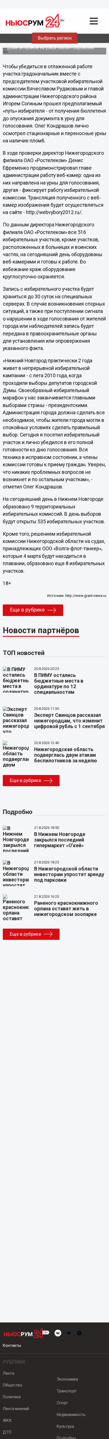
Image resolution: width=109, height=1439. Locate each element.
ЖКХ (7, 1420)
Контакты (12, 1345)
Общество (12, 1385)
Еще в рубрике (27, 610)
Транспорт (67, 1391)
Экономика (67, 1379)
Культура (65, 1426)
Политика (12, 1397)
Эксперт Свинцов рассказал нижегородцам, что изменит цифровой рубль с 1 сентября (69, 720)
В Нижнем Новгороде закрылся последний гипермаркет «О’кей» (59, 839)
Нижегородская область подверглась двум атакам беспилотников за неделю (65, 755)
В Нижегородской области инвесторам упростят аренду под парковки (69, 874)
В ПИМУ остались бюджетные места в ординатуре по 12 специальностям (58, 683)
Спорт (62, 1403)
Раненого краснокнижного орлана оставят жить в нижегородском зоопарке (66, 908)
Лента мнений (16, 1408)
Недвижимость (71, 1414)
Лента (8, 1373)
